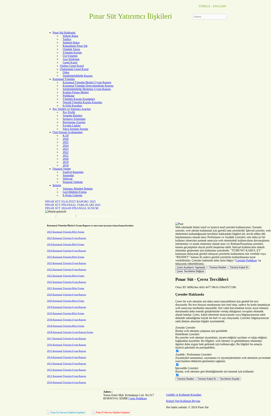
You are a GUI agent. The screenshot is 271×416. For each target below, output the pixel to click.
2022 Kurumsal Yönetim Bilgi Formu (65, 275)
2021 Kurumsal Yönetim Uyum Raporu (66, 282)
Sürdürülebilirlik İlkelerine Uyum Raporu (87, 89)
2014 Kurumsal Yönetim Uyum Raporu (66, 357)
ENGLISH (219, 6)
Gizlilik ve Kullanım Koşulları (183, 394)
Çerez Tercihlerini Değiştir (190, 271)
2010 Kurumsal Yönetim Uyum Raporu (66, 382)
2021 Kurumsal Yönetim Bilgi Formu (65, 288)
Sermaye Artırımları (74, 118)
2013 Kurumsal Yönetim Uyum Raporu (66, 363)
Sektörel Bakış (71, 42)
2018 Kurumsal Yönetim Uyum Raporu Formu (70, 332)
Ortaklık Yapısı (71, 49)
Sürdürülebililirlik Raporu (78, 75)
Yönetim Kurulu (72, 52)
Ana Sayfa (50, 216)
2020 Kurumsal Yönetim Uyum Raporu (66, 294)
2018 (66, 165)
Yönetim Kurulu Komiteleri (79, 99)
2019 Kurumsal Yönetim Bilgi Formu (65, 313)
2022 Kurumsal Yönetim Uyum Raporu (66, 269)
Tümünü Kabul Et (239, 267)
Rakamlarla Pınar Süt (75, 45)
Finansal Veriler (62, 168)
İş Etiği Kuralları (72, 105)
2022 (66, 152)
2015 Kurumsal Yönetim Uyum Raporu (66, 351)
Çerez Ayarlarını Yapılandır (191, 267)
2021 (66, 155)
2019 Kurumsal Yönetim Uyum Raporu (66, 307)
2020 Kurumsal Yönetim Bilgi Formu (65, 300)
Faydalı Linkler (72, 125)
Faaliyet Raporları (73, 172)
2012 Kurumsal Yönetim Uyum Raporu (66, 369)
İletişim (57, 185)
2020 (66, 158)
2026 (66, 138)
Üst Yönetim (70, 55)
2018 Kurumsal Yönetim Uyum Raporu (66, 319)
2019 (66, 162)
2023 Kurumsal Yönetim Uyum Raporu (66, 263)
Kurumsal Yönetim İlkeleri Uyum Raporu (87, 82)
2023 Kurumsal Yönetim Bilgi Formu (65, 257)
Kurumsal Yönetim (64, 79)
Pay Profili (69, 112)
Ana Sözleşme (71, 59)
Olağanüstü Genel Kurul (74, 69)
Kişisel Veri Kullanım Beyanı (183, 401)
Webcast (67, 178)
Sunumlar (68, 175)
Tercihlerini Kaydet (229, 378)
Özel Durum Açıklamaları (68, 132)
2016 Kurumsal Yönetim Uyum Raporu (66, 344)
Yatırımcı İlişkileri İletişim (78, 188)
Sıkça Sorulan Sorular (75, 128)
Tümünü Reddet (217, 267)
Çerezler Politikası (246, 260)
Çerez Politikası (137, 398)
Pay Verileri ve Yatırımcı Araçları (72, 109)
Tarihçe (67, 39)
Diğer (66, 72)
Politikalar (68, 95)
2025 (66, 142)
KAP (66, 135)
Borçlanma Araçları (74, 122)
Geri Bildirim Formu (75, 192)
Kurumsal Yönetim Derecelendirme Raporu (88, 85)
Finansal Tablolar (73, 182)
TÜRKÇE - (205, 6)
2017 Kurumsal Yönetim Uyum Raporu (66, 338)
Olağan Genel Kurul (72, 65)
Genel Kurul (70, 62)
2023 (66, 148)
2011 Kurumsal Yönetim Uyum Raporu (66, 376)
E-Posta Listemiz (72, 195)
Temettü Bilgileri (72, 115)
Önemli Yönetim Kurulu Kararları (82, 102)
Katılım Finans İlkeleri (76, 92)
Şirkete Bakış (70, 35)
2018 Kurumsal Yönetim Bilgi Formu (65, 325)
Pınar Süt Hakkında (64, 32)
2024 (66, 145)
